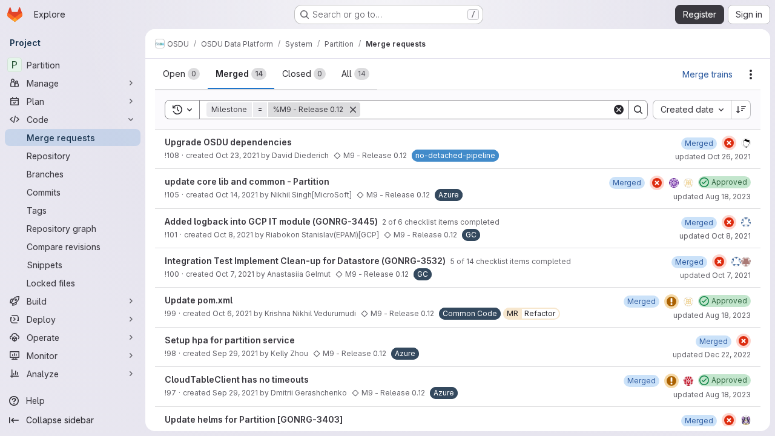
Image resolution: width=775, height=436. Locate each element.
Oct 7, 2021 (235, 274)
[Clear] (619, 109)
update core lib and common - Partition (247, 181)
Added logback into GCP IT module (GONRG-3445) (272, 221)
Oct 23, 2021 (237, 155)
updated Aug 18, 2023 (712, 196)
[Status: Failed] (729, 143)
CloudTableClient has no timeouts (237, 379)
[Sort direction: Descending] (741, 109)
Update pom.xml (198, 300)
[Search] (638, 109)
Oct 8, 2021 (233, 234)
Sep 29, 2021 (235, 353)
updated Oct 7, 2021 (715, 275)
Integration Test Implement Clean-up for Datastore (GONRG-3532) (306, 261)
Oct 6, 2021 (232, 313)
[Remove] (353, 109)
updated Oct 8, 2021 (715, 235)
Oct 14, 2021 (237, 194)
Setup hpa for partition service (230, 340)
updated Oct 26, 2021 (713, 156)
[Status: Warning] (671, 301)
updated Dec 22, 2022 (712, 354)
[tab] (181, 74)
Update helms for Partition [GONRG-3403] (254, 419)
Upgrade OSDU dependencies (228, 142)
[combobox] (692, 109)
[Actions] (750, 74)
